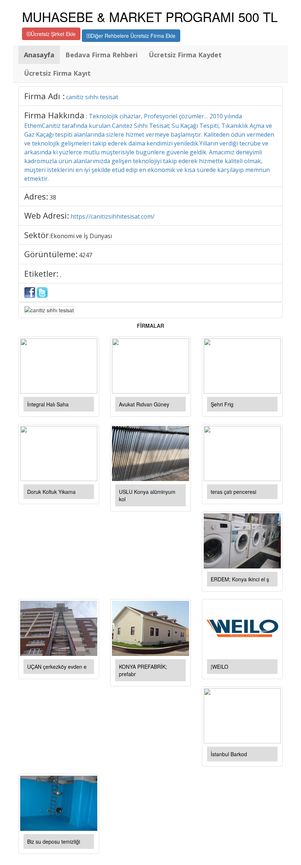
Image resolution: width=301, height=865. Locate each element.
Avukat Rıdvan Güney (144, 404)
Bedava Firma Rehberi (101, 54)
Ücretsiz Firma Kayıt (57, 73)
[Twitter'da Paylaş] (42, 291)
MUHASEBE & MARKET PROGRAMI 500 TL (150, 16)
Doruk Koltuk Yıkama (51, 491)
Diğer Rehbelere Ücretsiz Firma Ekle (133, 35)
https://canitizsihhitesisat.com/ (112, 216)
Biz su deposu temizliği (53, 841)
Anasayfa (39, 54)
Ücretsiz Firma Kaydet (185, 54)
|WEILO (219, 666)
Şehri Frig (222, 404)
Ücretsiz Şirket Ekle (53, 33)
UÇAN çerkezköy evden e (57, 666)
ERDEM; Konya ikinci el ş (240, 579)
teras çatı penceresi (233, 491)
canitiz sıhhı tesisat (92, 97)
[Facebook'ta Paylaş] (29, 291)
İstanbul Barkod (229, 754)
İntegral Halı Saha (48, 404)
